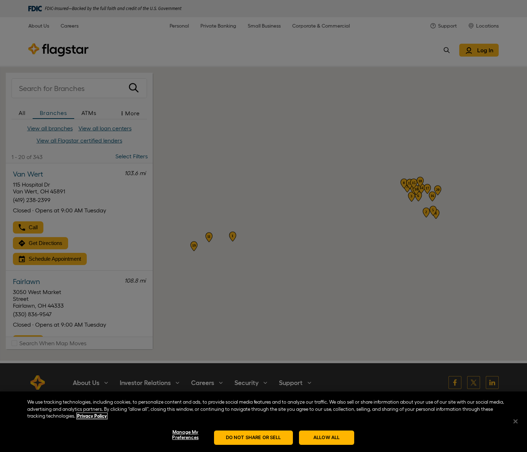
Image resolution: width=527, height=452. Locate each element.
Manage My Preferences (185, 435)
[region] (263, 421)
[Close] (515, 421)
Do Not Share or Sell (253, 437)
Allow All (326, 437)
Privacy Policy (92, 416)
